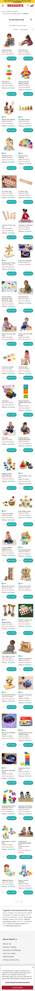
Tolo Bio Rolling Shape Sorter (7, 548)
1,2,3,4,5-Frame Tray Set (8, 225)
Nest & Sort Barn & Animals (16, 923)
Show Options (25, 857)
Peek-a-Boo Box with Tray (9, 334)
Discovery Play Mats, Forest (8, 733)
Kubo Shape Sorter (24, 511)
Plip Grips (5, 438)
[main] (17, 475)
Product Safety (9, 947)
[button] (3, 6)
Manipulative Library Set (13, 925)
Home (3, 11)
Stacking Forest (7, 156)
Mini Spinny (5, 81)
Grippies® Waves (7, 880)
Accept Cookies (17, 987)
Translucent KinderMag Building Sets (24, 843)
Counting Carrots (24, 119)
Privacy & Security (11, 960)
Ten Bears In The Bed (25, 225)
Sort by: (16, 29)
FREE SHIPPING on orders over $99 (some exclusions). (17, 1)
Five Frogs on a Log (8, 656)
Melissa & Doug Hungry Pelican (23, 82)
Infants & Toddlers (12, 11)
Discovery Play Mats (25, 260)
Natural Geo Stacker (8, 119)
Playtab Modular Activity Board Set (24, 438)
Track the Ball (23, 367)
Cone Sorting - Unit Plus (24, 476)
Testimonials (8, 957)
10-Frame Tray (6, 191)
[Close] (33, 968)
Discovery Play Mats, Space (8, 771)
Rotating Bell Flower (8, 263)
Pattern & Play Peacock (23, 156)
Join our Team (9, 953)
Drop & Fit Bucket (7, 513)
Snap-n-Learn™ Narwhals (23, 881)
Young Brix (5, 401)
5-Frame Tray (22, 191)
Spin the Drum (23, 296)
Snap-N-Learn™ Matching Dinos (7, 474)
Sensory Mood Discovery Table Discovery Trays (7, 298)
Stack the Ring (6, 50)
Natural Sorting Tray (25, 620)
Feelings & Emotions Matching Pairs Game (25, 806)
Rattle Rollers (6, 622)
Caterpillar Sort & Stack (24, 768)
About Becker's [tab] (10, 939)
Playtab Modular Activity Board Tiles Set (24, 402)
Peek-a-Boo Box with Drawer (25, 334)
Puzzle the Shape (7, 367)
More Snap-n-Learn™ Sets (9, 842)
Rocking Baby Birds (24, 550)
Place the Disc (23, 50)
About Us (7, 944)
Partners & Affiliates (12, 950)
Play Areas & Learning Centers (12, 13)
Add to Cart (11, 58)
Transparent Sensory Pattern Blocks (25, 733)
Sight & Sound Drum (25, 658)
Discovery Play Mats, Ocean (25, 695)
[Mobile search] (28, 5)
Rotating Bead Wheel (9, 695)
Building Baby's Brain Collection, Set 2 (9, 806)
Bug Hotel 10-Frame (8, 586)
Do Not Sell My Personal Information (17, 982)
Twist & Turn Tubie (24, 586)
